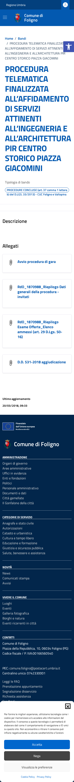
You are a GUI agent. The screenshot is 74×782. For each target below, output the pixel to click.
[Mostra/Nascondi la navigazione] (4, 17)
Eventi (7, 608)
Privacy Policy (44, 777)
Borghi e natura (13, 618)
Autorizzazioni (12, 528)
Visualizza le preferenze (37, 767)
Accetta (37, 744)
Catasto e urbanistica (17, 533)
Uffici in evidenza (14, 473)
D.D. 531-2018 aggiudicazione (41, 362)
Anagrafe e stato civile (18, 523)
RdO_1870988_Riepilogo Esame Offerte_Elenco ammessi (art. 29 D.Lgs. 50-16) (39, 329)
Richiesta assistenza (16, 696)
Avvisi (6, 583)
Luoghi (7, 603)
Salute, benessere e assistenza (23, 552)
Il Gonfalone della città (18, 502)
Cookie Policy (28, 777)
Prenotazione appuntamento (22, 686)
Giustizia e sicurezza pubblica (22, 547)
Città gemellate (13, 498)
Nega (37, 755)
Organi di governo (14, 463)
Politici (7, 483)
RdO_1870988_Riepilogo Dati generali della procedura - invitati (41, 291)
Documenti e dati (14, 493)
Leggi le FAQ (11, 681)
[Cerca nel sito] (63, 18)
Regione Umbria (15, 5)
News (6, 573)
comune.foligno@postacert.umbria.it (34, 668)
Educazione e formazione (19, 543)
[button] (68, 46)
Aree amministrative (16, 468)
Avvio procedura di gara (36, 261)
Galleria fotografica (15, 613)
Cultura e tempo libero (18, 538)
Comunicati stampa (15, 578)
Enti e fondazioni (14, 478)
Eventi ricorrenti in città (19, 623)
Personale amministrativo (20, 488)
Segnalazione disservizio (19, 691)
